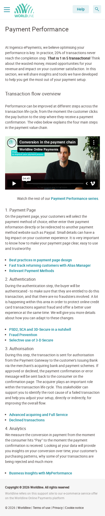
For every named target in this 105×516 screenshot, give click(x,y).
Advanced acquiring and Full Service (38, 414)
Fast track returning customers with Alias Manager (50, 265)
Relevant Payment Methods (31, 270)
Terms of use (41, 508)
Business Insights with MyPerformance (40, 473)
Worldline (24, 508)
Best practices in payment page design (40, 259)
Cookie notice (74, 508)
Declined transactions (27, 419)
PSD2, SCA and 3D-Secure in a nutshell (40, 329)
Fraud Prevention (23, 334)
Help (81, 9)
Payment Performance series (74, 198)
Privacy (57, 508)
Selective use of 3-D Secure (31, 340)
